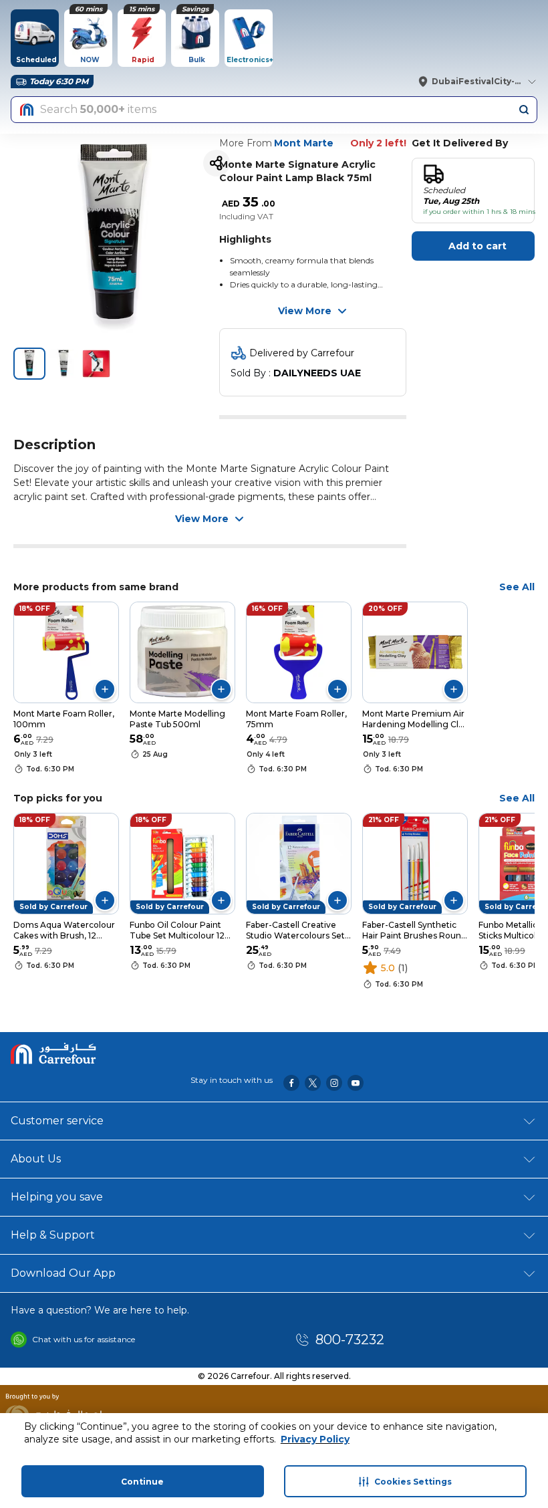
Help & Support (53, 1235)
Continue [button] (142, 1482)
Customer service (57, 1120)
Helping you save (57, 1196)
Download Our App (63, 1273)
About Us (36, 1158)
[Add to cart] (105, 689)
